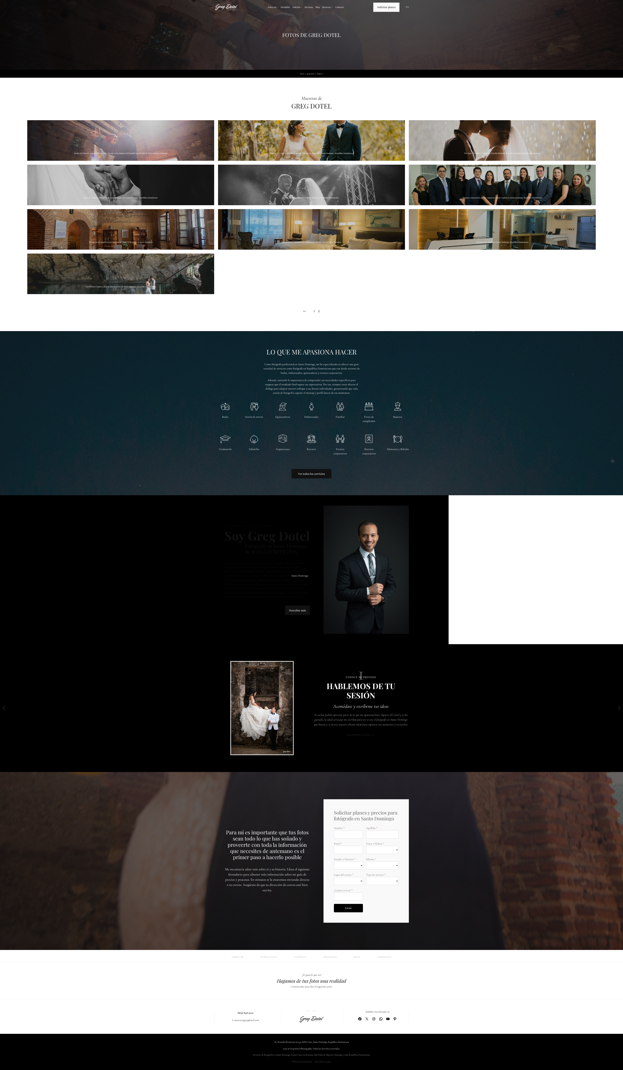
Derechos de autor (323, 1061)
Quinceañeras (282, 417)
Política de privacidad (302, 1061)
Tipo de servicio (375, 874)
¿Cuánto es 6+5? (342, 890)
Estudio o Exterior (344, 859)
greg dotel (310, 74)
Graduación (225, 449)
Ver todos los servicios (311, 473)
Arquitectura (283, 449)
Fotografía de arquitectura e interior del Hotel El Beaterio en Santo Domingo (121, 242)
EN (407, 7)
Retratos (311, 449)
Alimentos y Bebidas (398, 449)
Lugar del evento (343, 874)
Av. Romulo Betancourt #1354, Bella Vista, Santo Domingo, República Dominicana (311, 1042)
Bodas (225, 417)
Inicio (302, 74)
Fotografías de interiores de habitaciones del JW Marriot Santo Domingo (311, 242)
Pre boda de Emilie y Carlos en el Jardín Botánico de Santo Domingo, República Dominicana (502, 153)
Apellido (371, 828)
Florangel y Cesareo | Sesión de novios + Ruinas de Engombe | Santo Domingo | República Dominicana (312, 153)
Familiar (340, 417)
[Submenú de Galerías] (301, 7)
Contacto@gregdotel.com (245, 1020)
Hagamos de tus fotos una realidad (311, 981)
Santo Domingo (299, 575)
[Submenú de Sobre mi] (277, 7)
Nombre (338, 828)
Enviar (348, 908)
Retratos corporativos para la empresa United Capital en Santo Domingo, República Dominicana (502, 198)
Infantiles (254, 449)
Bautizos (397, 417)
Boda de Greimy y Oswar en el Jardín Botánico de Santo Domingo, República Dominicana (121, 198)
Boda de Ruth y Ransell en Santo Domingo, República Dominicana (311, 198)
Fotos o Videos (374, 843)
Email (337, 843)
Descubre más (297, 610)
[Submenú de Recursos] (332, 7)
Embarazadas (311, 417)
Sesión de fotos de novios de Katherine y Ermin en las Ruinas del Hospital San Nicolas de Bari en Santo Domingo (120, 153)
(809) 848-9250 (245, 1013)
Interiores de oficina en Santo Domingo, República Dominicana (502, 242)
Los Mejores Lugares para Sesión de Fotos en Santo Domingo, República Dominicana (121, 287)
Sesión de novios (254, 417)
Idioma (370, 859)
